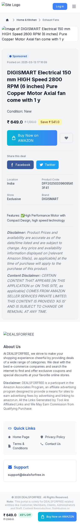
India (11, 183)
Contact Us (53, 444)
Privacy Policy (55, 437)
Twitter (50, 165)
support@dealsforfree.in (26, 475)
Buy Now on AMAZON (60, 516)
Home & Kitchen (27, 19)
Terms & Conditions (20, 446)
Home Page (21, 437)
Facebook (23, 165)
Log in (60, 6)
